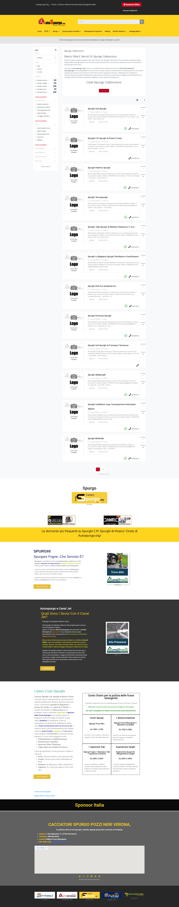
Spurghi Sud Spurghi (97, 108)
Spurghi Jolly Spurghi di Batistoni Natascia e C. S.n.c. (111, 227)
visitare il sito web (102, 122)
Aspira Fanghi (41, 113)
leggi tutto (91, 122)
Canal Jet (40, 137)
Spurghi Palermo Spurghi (99, 167)
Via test (39, 72)
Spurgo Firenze (42, 86)
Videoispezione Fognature (93, 31)
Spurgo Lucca (42, 89)
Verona (39, 69)
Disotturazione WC (43, 134)
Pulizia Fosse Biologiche (42, 792)
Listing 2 (52, 796)
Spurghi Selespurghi (97, 374)
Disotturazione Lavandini (70, 31)
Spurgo (55, 31)
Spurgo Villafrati (95, 112)
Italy (38, 66)
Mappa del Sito (39, 796)
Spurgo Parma (42, 92)
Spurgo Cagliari (42, 83)
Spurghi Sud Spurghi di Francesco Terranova (108, 345)
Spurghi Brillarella (96, 438)
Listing (47, 796)
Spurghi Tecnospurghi (98, 197)
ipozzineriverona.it (59, 842)
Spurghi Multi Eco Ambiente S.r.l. (102, 286)
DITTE (46, 31)
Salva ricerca (45, 166)
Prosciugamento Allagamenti (44, 110)
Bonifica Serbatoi (119, 31)
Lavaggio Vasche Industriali (44, 116)
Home (40, 31)
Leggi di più (104, 91)
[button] (131, 5)
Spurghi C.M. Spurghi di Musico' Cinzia (105, 138)
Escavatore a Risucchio (44, 107)
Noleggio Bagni (134, 31)
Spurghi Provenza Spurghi (99, 315)
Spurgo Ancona (42, 80)
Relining (107, 31)
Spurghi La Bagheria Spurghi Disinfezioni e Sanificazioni (113, 256)
